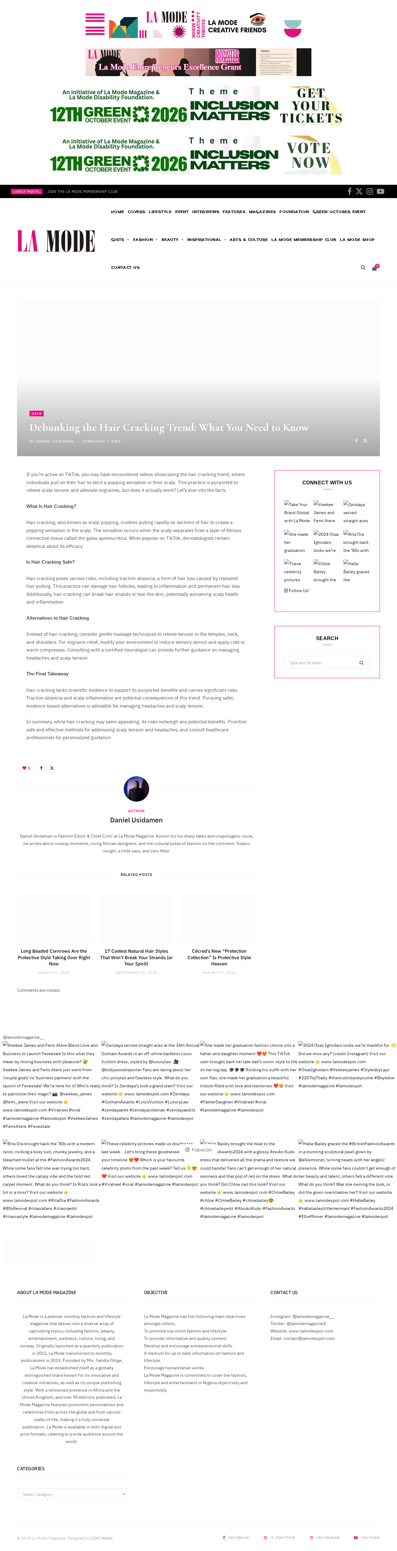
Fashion (143, 240)
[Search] (363, 268)
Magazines (262, 212)
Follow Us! (298, 590)
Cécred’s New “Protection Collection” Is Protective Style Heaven (219, 957)
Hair (37, 413)
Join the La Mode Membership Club (82, 191)
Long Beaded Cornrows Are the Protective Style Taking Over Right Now (54, 957)
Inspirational (204, 240)
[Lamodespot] (56, 241)
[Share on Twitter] (365, 440)
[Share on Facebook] (356, 440)
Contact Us (125, 268)
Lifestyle (160, 212)
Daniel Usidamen (55, 441)
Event (182, 212)
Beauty (170, 240)
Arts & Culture (249, 240)
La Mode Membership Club (303, 240)
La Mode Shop (357, 240)
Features (234, 212)
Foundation (294, 212)
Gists (117, 240)
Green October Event (339, 212)
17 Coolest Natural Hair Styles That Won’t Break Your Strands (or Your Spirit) (136, 957)
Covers (136, 212)
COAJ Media (102, 1537)
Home (117, 212)
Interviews (205, 212)
